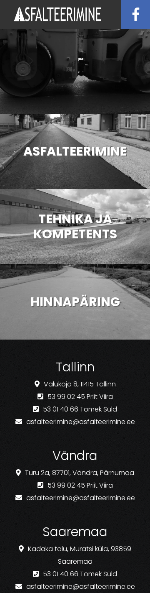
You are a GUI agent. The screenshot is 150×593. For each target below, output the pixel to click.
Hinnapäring (75, 302)
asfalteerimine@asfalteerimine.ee (80, 422)
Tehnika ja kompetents (75, 226)
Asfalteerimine (75, 151)
